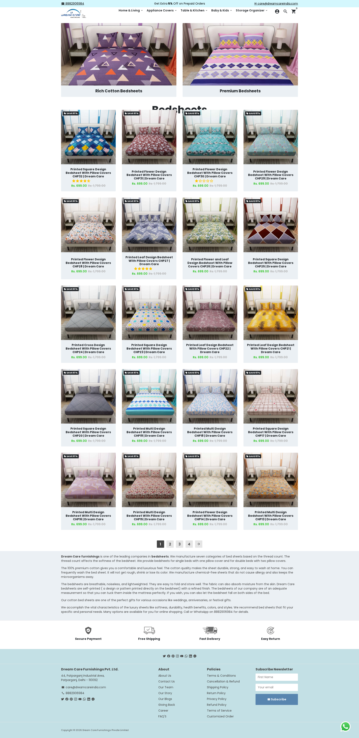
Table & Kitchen (194, 10)
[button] (81, 181)
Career (163, 710)
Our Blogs (165, 699)
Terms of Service (219, 710)
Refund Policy (216, 705)
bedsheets (160, 556)
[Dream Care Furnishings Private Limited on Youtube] (181, 656)
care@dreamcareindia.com (83, 687)
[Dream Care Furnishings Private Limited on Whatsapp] (186, 656)
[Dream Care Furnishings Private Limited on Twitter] (164, 656)
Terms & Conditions (221, 676)
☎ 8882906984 (72, 3)
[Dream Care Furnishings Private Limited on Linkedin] (190, 656)
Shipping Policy (217, 687)
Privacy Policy (216, 699)
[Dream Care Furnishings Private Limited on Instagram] (177, 656)
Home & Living (131, 10)
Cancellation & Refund (223, 681)
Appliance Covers (162, 10)
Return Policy (216, 693)
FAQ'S (162, 716)
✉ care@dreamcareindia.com (276, 3)
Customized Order (220, 716)
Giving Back (166, 705)
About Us (164, 676)
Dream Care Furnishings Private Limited (105, 730)
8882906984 (72, 693)
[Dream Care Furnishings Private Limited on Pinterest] (173, 656)
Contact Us (166, 681)
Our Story (165, 693)
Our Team (165, 687)
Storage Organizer (252, 10)
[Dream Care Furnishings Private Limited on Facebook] (168, 656)
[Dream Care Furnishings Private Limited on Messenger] (194, 656)
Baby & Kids (221, 10)
